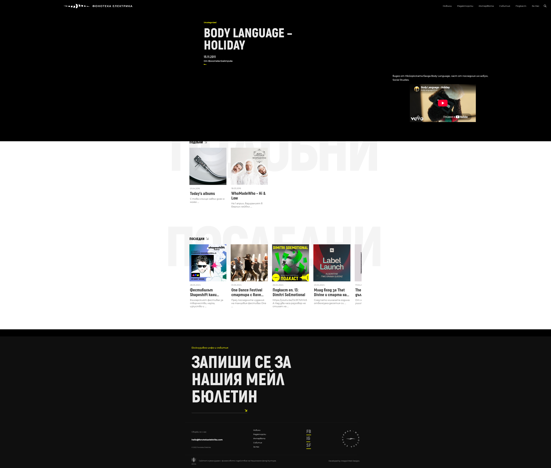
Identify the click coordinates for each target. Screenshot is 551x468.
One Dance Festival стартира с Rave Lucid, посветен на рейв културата (247, 292)
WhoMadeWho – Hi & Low (248, 196)
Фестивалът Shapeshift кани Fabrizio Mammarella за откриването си (207, 292)
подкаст (521, 6)
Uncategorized (210, 22)
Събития (257, 443)
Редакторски (259, 434)
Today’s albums (202, 193)
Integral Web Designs (350, 461)
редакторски (465, 6)
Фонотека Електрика (220, 61)
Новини (256, 430)
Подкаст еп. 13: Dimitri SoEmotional (289, 292)
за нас (535, 6)
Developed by (335, 461)
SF (308, 445)
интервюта (486, 6)
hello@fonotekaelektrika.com (207, 439)
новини (447, 6)
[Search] (545, 6)
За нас (256, 447)
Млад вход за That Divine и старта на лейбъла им (330, 292)
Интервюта (259, 438)
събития (504, 6)
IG (308, 438)
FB (308, 431)
